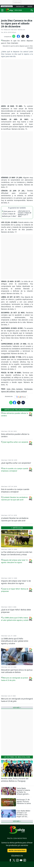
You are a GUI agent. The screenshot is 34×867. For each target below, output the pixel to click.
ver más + (17, 821)
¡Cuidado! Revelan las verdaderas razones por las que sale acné (14, 519)
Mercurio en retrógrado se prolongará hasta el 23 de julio (17, 699)
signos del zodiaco (8, 391)
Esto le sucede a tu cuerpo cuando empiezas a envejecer (15, 490)
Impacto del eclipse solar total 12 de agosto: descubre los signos (16, 582)
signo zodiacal (21, 391)
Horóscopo (28, 389)
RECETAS (30, 6)
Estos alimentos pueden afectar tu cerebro (15, 435)
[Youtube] (21, 859)
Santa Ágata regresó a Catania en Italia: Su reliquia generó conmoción (23, 792)
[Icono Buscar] (32, 10)
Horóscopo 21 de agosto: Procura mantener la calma (24, 801)
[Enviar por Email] (27, 36)
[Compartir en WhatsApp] (13, 36)
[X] (14, 859)
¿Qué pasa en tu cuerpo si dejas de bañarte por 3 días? (24, 213)
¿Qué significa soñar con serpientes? (16, 463)
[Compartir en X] (23, 36)
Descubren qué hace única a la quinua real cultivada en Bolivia (16, 671)
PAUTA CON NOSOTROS (17, 850)
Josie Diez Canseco (14, 389)
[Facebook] (10, 859)
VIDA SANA (18, 10)
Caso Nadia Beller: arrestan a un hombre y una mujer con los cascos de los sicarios (23, 815)
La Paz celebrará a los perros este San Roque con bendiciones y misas (16, 553)
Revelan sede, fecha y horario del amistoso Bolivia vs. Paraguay (14, 779)
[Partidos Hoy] (24, 859)
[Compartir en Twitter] (18, 402)
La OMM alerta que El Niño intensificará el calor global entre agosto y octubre (14, 641)
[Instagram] (17, 859)
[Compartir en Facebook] (18, 36)
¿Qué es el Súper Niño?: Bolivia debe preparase (16, 610)
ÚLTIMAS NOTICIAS (6, 6)
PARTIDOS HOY (20, 6)
